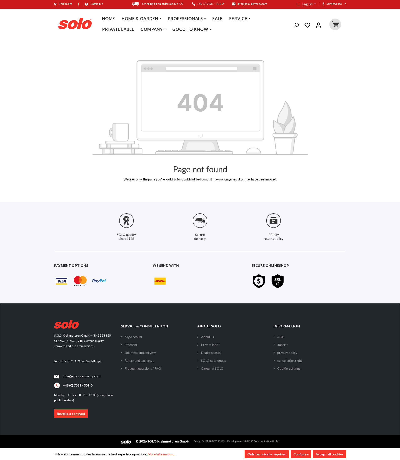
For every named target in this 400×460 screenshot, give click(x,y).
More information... (161, 454)
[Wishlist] (307, 24)
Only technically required (266, 454)
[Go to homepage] (75, 23)
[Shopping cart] (335, 24)
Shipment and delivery (140, 352)
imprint (282, 345)
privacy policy (287, 352)
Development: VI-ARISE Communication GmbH (253, 441)
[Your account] (318, 24)
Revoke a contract (71, 413)
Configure (301, 454)
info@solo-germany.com (82, 376)
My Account (133, 337)
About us (207, 337)
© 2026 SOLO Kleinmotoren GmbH (162, 441)
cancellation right (289, 360)
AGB (280, 337)
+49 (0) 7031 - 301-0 (77, 385)
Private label (210, 345)
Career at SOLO (212, 368)
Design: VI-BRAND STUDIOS (209, 441)
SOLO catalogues (213, 360)
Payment (131, 345)
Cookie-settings (288, 368)
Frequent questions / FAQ (143, 368)
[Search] (296, 24)
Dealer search (211, 352)
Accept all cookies (330, 454)
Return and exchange (139, 360)
